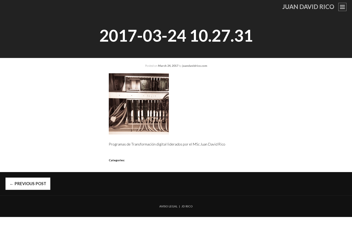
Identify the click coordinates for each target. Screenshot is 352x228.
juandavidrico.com (194, 65)
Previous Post (28, 183)
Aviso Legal (168, 206)
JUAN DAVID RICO (308, 6)
